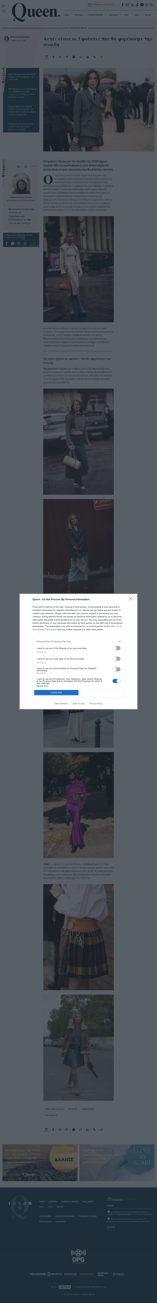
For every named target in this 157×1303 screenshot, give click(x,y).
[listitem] (78, 641)
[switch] (117, 648)
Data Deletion (61, 703)
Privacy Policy (96, 703)
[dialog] (78, 651)
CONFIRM (56, 693)
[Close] (131, 600)
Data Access (78, 703)
